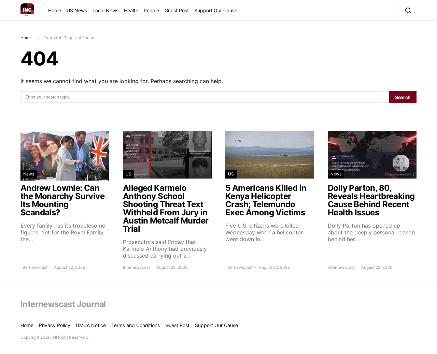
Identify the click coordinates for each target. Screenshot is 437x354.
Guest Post (177, 10)
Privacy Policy (54, 325)
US (128, 173)
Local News (105, 10)
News (28, 173)
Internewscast (33, 267)
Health (131, 10)
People (151, 10)
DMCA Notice (91, 325)
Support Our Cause (215, 10)
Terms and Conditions (135, 325)
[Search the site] (406, 10)
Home (54, 10)
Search (403, 97)
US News (77, 10)
